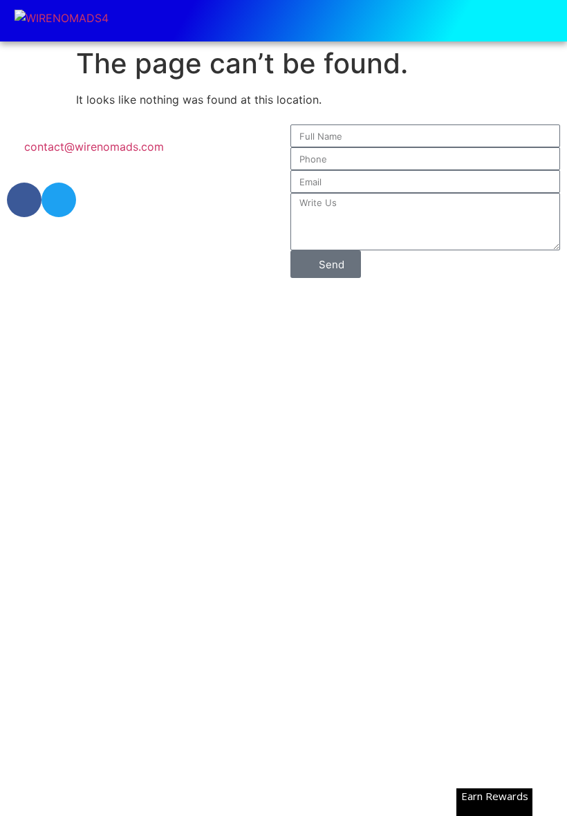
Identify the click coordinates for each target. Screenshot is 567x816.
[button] (547, 21)
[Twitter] (58, 200)
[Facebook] (24, 200)
